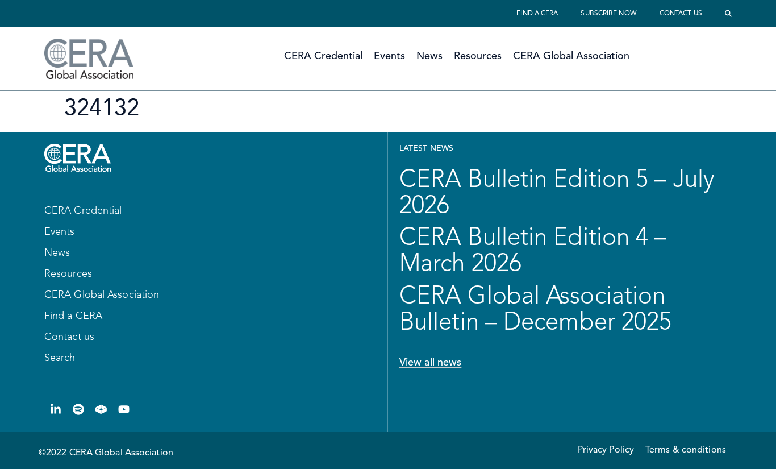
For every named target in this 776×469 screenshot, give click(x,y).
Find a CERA (537, 13)
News (429, 56)
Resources (478, 56)
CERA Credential (323, 56)
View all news (430, 363)
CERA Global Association (571, 56)
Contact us (681, 13)
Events (389, 56)
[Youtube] (123, 409)
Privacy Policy (606, 450)
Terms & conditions (685, 450)
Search (60, 358)
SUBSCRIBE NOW (608, 13)
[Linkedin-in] (55, 409)
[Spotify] (78, 409)
